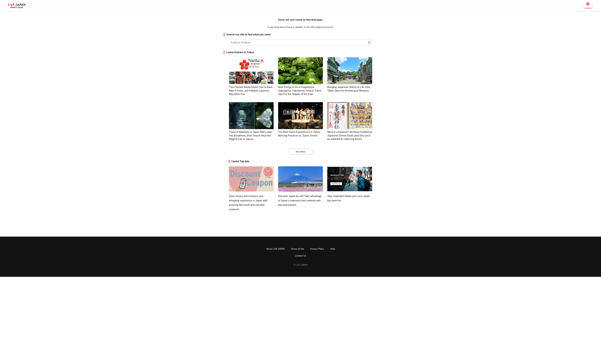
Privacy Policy (317, 249)
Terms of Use (297, 249)
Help (332, 249)
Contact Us (300, 255)
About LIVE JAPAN (275, 249)
